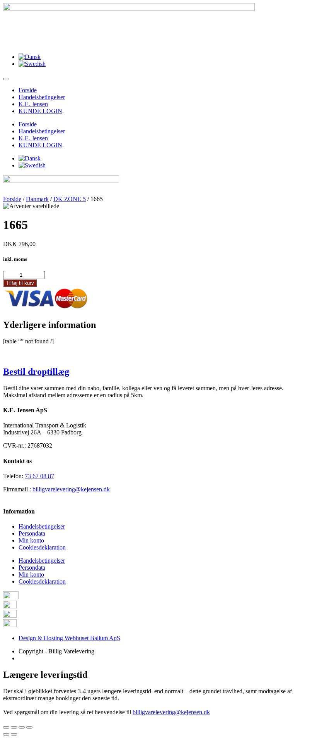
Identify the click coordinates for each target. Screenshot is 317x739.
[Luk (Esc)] (6, 727)
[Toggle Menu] (6, 79)
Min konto (31, 540)
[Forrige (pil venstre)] (6, 734)
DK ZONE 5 (69, 199)
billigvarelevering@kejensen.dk (71, 489)
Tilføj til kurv (20, 283)
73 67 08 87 (39, 476)
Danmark (37, 199)
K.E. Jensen (33, 104)
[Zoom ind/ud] (29, 727)
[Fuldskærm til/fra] (22, 727)
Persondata (32, 533)
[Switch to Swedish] (32, 63)
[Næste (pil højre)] (14, 734)
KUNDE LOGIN (40, 111)
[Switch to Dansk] (30, 56)
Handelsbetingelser (42, 97)
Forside (28, 90)
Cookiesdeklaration (42, 547)
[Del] (14, 727)
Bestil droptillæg (36, 372)
